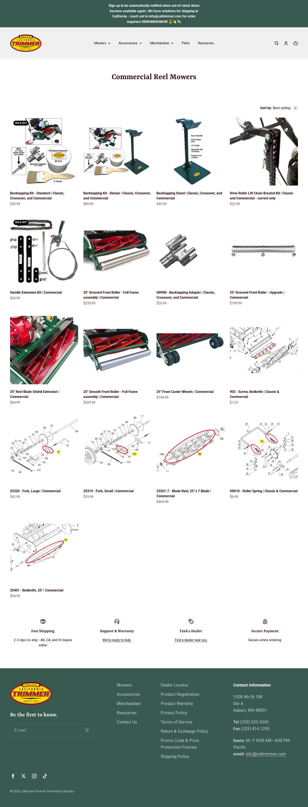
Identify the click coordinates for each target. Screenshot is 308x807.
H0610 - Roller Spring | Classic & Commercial (264, 491)
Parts (186, 43)
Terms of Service (177, 722)
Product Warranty (177, 703)
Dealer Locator (174, 685)
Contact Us (127, 722)
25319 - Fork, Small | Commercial (108, 491)
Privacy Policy (174, 712)
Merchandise (159, 43)
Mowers (100, 43)
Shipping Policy (175, 756)
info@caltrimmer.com (266, 753)
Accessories (128, 43)
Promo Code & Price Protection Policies (180, 744)
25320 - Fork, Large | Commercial (35, 491)
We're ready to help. (116, 640)
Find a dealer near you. (191, 640)
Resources (206, 43)
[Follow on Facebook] (13, 776)
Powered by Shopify (60, 791)
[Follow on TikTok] (45, 776)
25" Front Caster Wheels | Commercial (185, 392)
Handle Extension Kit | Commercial (36, 292)
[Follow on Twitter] (23, 776)
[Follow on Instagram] (34, 776)
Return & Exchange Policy (184, 731)
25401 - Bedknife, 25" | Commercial (36, 590)
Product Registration (180, 694)
